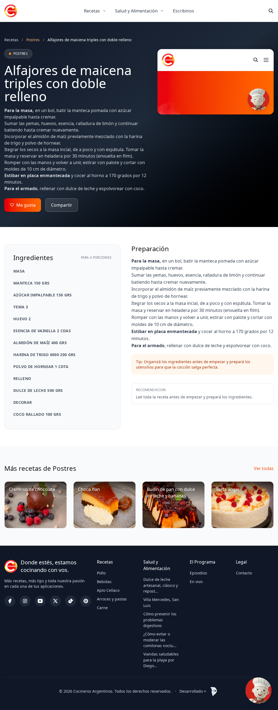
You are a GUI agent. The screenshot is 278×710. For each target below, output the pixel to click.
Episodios (198, 572)
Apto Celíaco (108, 590)
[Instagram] (25, 601)
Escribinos (183, 11)
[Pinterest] (85, 601)
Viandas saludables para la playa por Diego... (161, 659)
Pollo (101, 572)
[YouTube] (40, 601)
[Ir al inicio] (10, 10)
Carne (102, 607)
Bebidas (104, 581)
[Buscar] (271, 11)
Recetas (92, 11)
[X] (55, 601)
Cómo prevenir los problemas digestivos (159, 619)
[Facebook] (9, 601)
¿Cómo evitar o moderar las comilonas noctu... (159, 639)
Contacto (244, 572)
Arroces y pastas (112, 599)
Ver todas (264, 468)
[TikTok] (70, 601)
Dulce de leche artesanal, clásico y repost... (160, 585)
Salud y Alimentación (136, 11)
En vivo (196, 581)
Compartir (61, 205)
